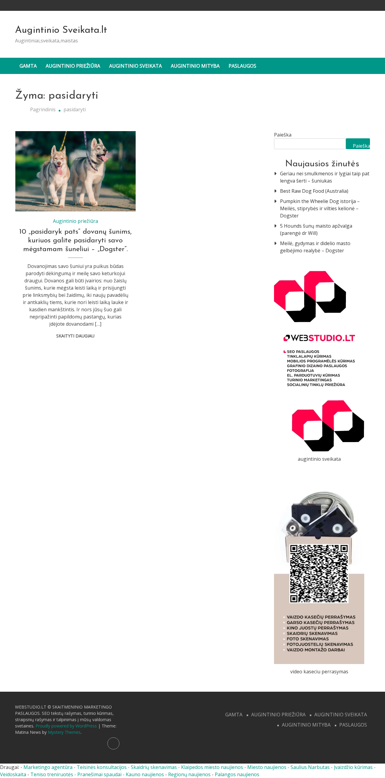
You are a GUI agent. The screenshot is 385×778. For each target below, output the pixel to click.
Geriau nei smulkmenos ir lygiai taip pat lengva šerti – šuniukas (324, 177)
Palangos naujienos (237, 774)
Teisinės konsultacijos (102, 767)
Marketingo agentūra (47, 767)
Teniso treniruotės (51, 774)
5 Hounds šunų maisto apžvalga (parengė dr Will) (316, 229)
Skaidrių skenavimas (154, 767)
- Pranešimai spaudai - (100, 774)
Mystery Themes (64, 732)
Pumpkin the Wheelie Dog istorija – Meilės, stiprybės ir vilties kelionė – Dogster (320, 208)
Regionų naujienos (189, 774)
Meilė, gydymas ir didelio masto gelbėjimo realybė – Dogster (315, 247)
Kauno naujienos (145, 774)
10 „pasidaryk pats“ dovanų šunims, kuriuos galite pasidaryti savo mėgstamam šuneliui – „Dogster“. (75, 240)
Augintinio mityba (195, 66)
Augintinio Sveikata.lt (61, 30)
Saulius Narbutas (310, 767)
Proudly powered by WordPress (66, 726)
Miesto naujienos (266, 767)
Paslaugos (242, 66)
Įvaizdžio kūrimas (353, 767)
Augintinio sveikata (135, 66)
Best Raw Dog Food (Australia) (314, 191)
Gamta (28, 66)
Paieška (282, 134)
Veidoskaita (13, 774)
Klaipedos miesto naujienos (212, 767)
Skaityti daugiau (75, 336)
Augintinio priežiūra (73, 66)
